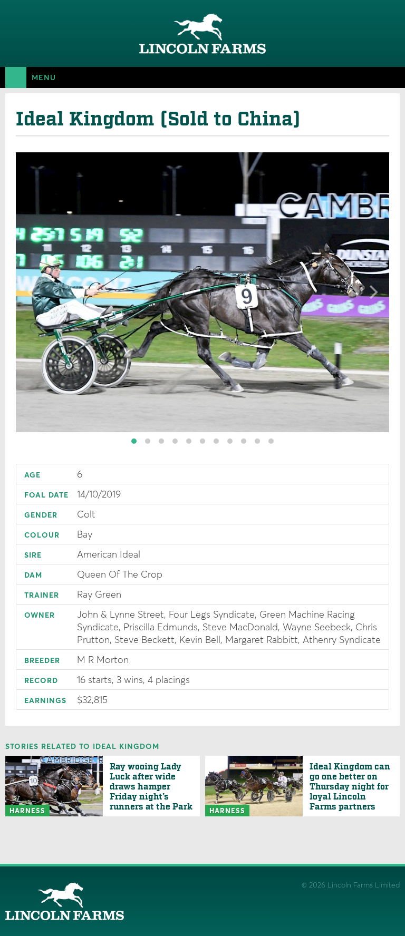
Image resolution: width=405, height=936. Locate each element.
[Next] (372, 292)
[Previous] (32, 292)
